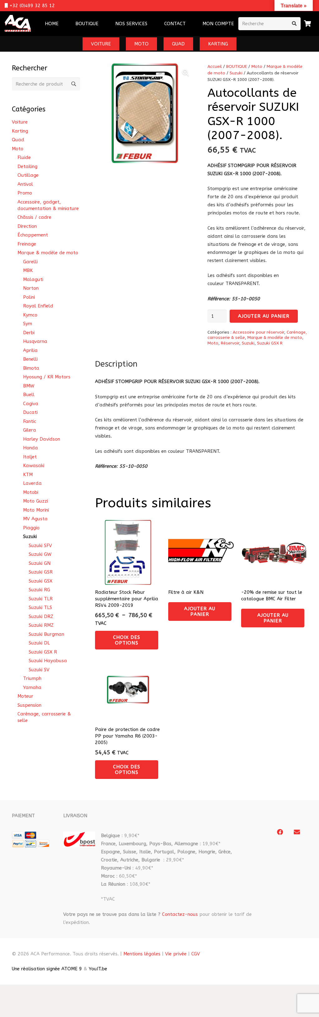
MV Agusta (35, 519)
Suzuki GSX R (270, 343)
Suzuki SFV (40, 545)
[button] (151, 23)
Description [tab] (116, 364)
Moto (256, 66)
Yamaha (32, 687)
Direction (27, 226)
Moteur (25, 696)
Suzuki (236, 73)
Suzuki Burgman (46, 634)
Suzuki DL (39, 643)
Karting (20, 131)
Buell (29, 394)
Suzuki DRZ (41, 616)
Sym (27, 323)
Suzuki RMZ (41, 625)
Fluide (24, 157)
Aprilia (30, 350)
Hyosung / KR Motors (46, 377)
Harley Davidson (41, 439)
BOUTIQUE (236, 66)
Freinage (26, 244)
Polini (29, 297)
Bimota (31, 368)
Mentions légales (141, 954)
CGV (195, 954)
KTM (28, 474)
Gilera (29, 430)
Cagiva (30, 403)
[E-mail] (297, 832)
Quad (18, 140)
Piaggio (31, 528)
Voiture (20, 122)
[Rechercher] (294, 23)
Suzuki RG (39, 590)
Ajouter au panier (264, 316)
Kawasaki (33, 465)
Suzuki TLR (41, 599)
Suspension (29, 705)
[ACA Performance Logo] (18, 24)
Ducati (30, 412)
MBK (28, 270)
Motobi (30, 492)
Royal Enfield (38, 306)
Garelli (30, 262)
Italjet (30, 457)
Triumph (32, 678)
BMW (28, 386)
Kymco (30, 315)
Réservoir (230, 343)
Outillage (28, 175)
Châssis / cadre (34, 217)
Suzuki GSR (41, 572)
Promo (24, 193)
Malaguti (33, 279)
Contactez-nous (180, 914)
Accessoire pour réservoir (258, 332)
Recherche (73, 84)
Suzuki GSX (40, 581)
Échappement (32, 235)
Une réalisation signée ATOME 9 (47, 969)
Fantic (29, 421)
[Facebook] (280, 832)
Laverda (32, 483)
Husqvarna (35, 341)
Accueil (214, 66)
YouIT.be (98, 969)
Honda (30, 448)
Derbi (29, 332)
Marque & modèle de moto (274, 337)
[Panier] (307, 23)
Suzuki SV (39, 670)
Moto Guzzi (35, 501)
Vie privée (176, 954)
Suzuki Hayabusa (48, 660)
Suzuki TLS (40, 607)
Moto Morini (36, 510)
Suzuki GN (39, 563)
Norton (31, 288)
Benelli (30, 359)
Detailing (27, 166)
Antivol (25, 184)
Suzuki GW (40, 554)
